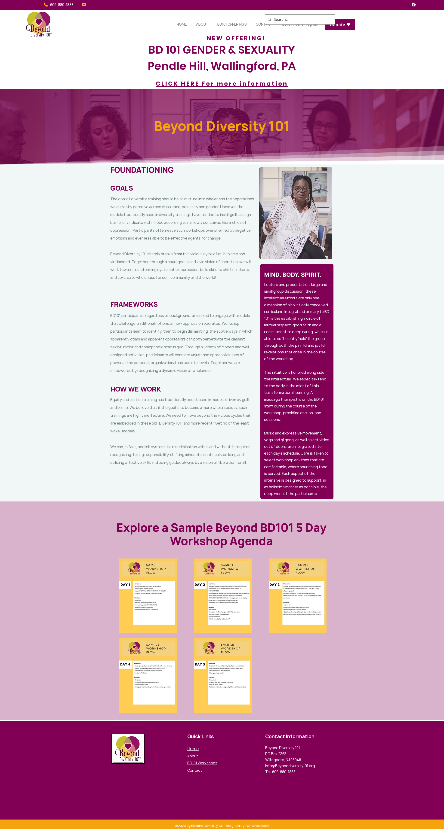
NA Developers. (257, 825)
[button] (202, 24)
